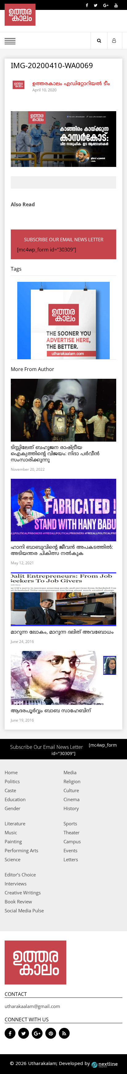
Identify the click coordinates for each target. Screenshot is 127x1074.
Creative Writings (23, 892)
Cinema (71, 799)
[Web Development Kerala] (104, 1064)
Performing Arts (21, 850)
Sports (70, 823)
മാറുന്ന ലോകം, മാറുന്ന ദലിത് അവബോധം (62, 632)
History (71, 808)
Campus (72, 841)
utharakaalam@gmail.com (32, 1006)
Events (70, 850)
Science (12, 859)
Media (69, 772)
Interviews (16, 883)
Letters (70, 859)
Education (15, 799)
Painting (13, 841)
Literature (15, 823)
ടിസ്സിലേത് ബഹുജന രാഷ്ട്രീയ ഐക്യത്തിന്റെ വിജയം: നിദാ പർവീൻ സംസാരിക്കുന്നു (55, 454)
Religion (71, 781)
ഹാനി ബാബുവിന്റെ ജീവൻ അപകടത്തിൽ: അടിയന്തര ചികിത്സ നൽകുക (62, 550)
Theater (71, 832)
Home (11, 772)
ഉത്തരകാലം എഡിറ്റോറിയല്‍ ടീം (71, 84)
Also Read (23, 204)
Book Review (18, 901)
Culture (71, 790)
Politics (12, 781)
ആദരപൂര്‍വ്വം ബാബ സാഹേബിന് (51, 711)
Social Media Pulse (24, 910)
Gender (12, 808)
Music (11, 832)
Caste (10, 790)
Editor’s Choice (20, 874)
